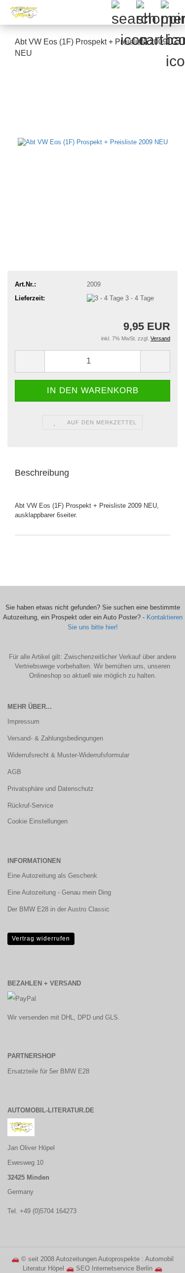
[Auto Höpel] (19, 12)
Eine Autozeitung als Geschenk (52, 875)
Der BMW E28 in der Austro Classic (58, 909)
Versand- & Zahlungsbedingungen (55, 738)
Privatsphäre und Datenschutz (50, 788)
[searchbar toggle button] (123, 12)
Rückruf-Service (30, 805)
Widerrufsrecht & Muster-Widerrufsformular (68, 755)
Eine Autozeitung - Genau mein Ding (59, 892)
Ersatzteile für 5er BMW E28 (48, 1071)
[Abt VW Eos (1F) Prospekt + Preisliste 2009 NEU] (93, 141)
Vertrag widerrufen (41, 938)
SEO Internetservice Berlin (114, 1268)
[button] (29, 361)
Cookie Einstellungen (37, 821)
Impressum (23, 721)
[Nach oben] (158, 1258)
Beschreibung (42, 473)
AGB (14, 772)
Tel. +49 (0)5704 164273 (41, 1211)
